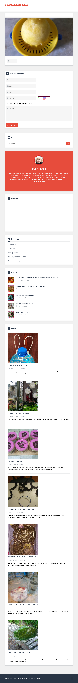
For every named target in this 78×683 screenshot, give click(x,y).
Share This (13, 61)
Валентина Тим (16, 4)
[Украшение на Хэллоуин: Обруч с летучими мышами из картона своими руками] (23, 491)
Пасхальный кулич (24, 304)
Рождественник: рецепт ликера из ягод (23, 605)
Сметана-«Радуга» (15, 461)
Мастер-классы (13, 253)
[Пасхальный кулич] (11, 306)
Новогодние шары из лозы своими (22, 557)
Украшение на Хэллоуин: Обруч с (21, 509)
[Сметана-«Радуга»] (23, 443)
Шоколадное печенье (25, 312)
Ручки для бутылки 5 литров (19, 365)
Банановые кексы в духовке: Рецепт (31, 286)
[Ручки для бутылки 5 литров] (23, 348)
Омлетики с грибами (25, 295)
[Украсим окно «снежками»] (23, 396)
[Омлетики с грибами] (11, 297)
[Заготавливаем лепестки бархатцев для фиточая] (11, 280)
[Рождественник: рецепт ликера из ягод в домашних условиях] (23, 587)
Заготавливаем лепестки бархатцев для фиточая (37, 278)
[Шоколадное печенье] (11, 314)
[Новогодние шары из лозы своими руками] (23, 539)
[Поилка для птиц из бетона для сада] (23, 635)
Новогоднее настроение (17, 257)
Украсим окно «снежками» (18, 413)
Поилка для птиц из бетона (19, 653)
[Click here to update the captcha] (44, 98)
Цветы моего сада (14, 261)
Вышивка (11, 249)
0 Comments (22, 368)
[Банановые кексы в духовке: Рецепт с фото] (11, 288)
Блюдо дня (12, 244)
